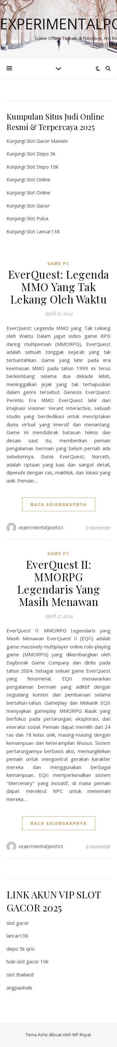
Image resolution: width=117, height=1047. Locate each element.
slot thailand (19, 974)
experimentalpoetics (41, 527)
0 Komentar (98, 527)
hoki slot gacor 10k (27, 961)
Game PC (58, 263)
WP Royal (81, 1035)
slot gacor (17, 923)
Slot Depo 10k (42, 166)
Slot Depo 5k (41, 153)
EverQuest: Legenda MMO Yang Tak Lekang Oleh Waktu (58, 286)
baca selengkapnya (59, 504)
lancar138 (17, 935)
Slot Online (38, 179)
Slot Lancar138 (43, 231)
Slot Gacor (38, 205)
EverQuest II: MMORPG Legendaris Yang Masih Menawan (58, 583)
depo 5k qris (20, 948)
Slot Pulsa (37, 218)
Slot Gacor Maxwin (47, 141)
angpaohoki (19, 987)
